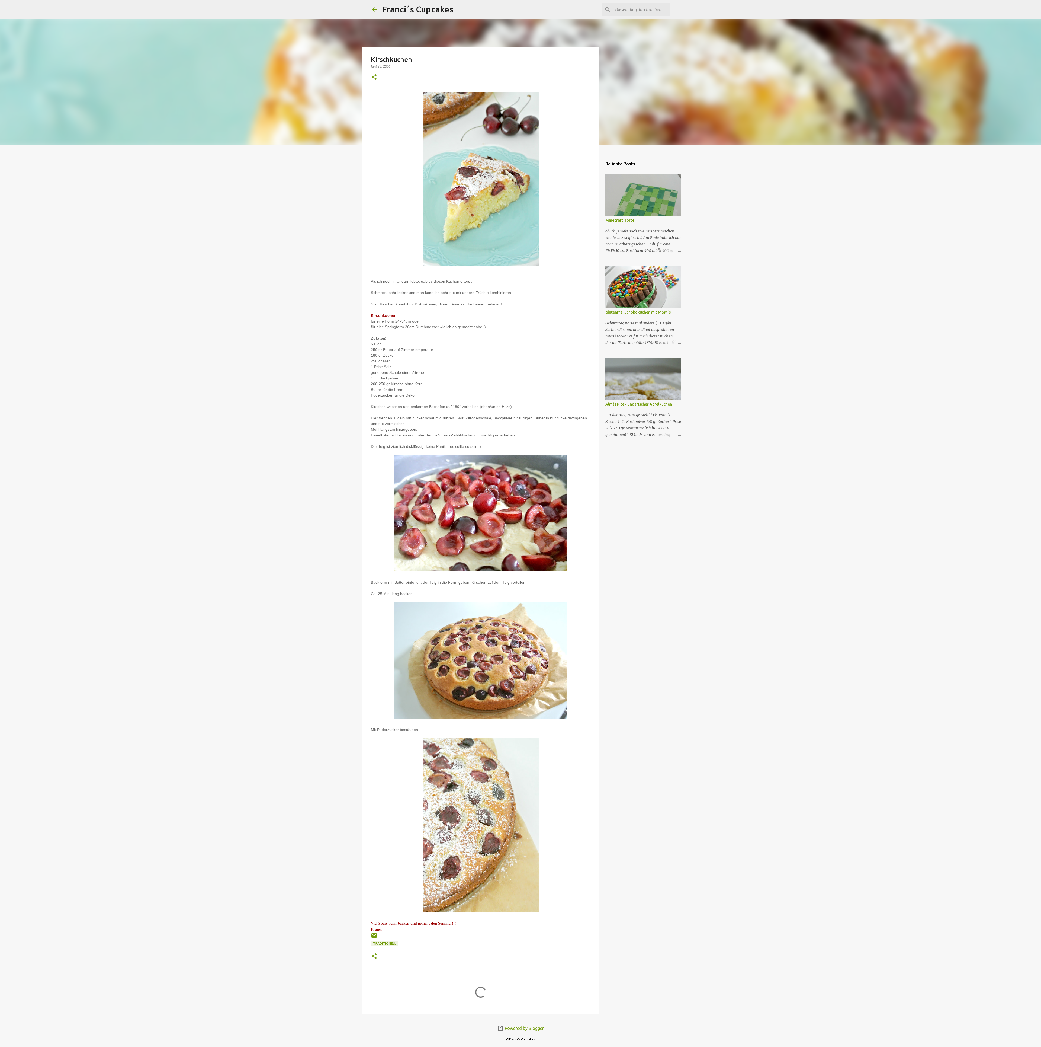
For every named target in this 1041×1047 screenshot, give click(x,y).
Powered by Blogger (524, 1028)
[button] (374, 77)
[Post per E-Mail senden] (374, 937)
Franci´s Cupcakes (418, 9)
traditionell (384, 943)
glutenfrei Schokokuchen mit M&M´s (638, 312)
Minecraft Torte (619, 220)
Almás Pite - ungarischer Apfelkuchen (638, 404)
